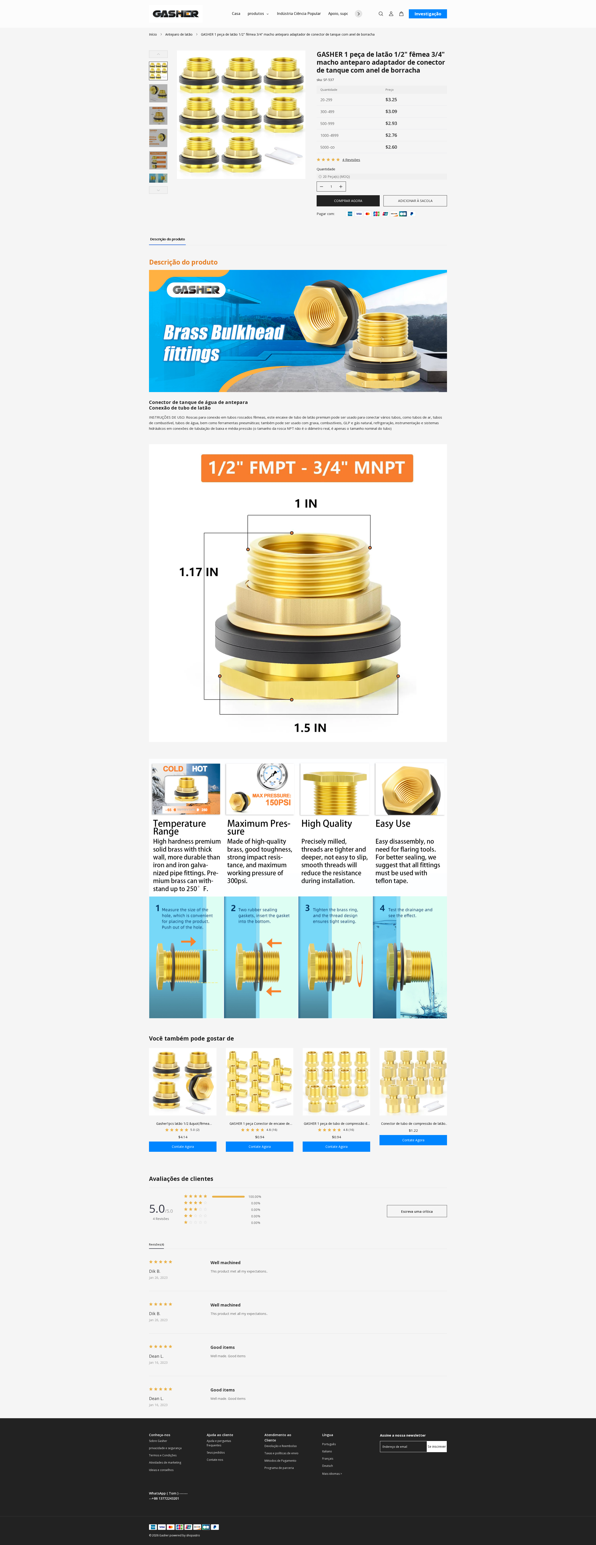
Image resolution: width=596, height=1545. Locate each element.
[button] (158, 71)
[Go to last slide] (158, 54)
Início (153, 34)
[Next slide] (158, 190)
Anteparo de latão (179, 34)
